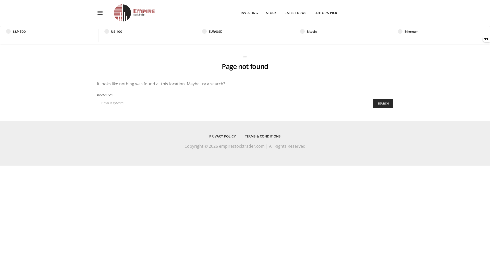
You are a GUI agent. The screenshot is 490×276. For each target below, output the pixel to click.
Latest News (295, 12)
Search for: (105, 94)
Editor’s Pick (325, 12)
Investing (249, 12)
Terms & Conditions (263, 136)
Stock (271, 12)
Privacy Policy (222, 136)
